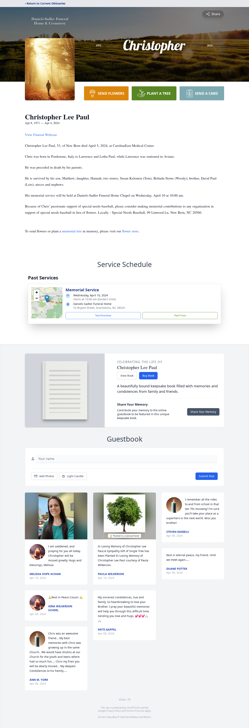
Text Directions (103, 315)
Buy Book (148, 375)
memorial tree (72, 231)
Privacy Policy (113, 710)
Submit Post (206, 476)
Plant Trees (180, 315)
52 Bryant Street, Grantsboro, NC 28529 (99, 308)
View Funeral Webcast (41, 134)
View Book (126, 375)
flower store (130, 231)
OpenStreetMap (128, 717)
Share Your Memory (203, 412)
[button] (47, 299)
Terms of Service (135, 710)
